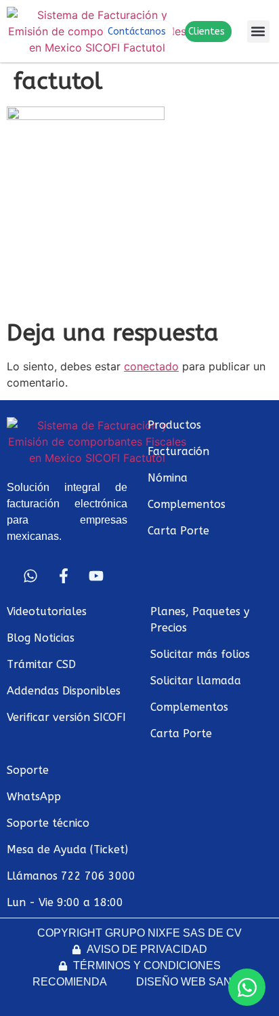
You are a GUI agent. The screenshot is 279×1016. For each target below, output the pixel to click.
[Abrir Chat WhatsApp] (246, 987)
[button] (258, 31)
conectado (151, 366)
